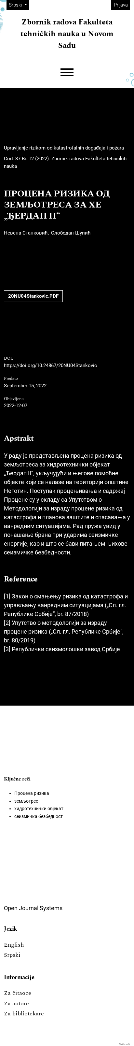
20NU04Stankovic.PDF (33, 296)
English (14, 944)
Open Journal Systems (33, 908)
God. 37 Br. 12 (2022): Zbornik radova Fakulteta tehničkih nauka (65, 162)
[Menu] (67, 72)
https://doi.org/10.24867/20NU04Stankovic (50, 365)
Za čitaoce (17, 993)
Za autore (16, 1003)
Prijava (121, 5)
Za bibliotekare (24, 1013)
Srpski (12, 955)
